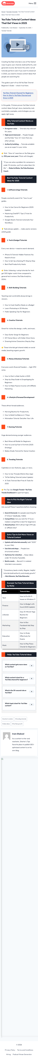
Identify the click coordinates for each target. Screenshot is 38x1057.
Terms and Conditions (25, 1050)
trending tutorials (20, 719)
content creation (7, 719)
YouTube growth (17, 724)
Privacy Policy (10, 1050)
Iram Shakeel (13, 28)
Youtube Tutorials (6, 31)
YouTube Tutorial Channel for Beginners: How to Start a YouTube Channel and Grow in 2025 (18, 95)
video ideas (6, 724)
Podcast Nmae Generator (22, 1054)
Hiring (8, 1054)
